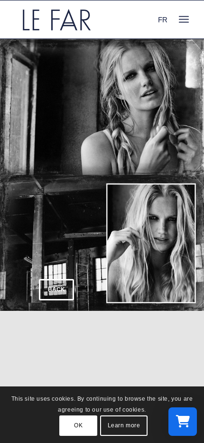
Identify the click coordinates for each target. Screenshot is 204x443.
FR (162, 20)
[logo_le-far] (84, 19)
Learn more (124, 425)
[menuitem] (184, 19)
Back (56, 289)
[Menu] (184, 19)
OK (78, 425)
